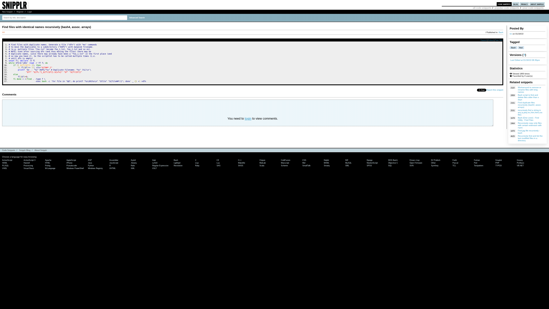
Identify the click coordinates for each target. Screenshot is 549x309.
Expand (484, 40)
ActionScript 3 (29, 160)
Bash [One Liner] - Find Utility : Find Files (528, 119)
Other (433, 163)
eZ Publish (435, 160)
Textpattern (478, 166)
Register (20, 12)
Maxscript (285, 163)
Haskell (27, 163)
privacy (524, 4)
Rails (133, 166)
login (248, 118)
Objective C (393, 163)
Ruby (197, 166)
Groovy (520, 160)
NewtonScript (372, 163)
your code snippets (533, 8)
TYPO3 (498, 166)
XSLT (154, 168)
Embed (491, 40)
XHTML (112, 168)
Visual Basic (29, 168)
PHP (497, 163)
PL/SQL (5, 166)
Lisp (197, 163)
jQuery (134, 163)
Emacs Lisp (414, 160)
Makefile (241, 163)
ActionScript (7, 160)
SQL (390, 166)
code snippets (504, 4)
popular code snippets (507, 8)
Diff (346, 160)
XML (133, 168)
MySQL (348, 163)
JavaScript (113, 163)
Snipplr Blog (24, 150)
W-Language (50, 168)
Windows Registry (95, 168)
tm (511, 34)
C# (218, 160)
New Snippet (7, 12)
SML (347, 166)
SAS (218, 166)
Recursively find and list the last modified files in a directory (530, 138)
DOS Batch (393, 160)
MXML (326, 163)
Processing (28, 166)
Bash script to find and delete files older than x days (528, 97)
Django (369, 160)
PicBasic (520, 163)
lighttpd (177, 163)
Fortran (477, 160)
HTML (47, 163)
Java (90, 163)
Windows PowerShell (75, 168)
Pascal (455, 163)
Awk (154, 160)
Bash (513, 47)
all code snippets (482, 8)
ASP (90, 160)
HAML (4, 163)
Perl (475, 163)
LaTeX (155, 163)
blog (515, 4)
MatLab (262, 163)
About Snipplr (40, 150)
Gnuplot (498, 160)
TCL (454, 166)
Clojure (262, 160)
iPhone (69, 163)
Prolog (47, 166)
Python (91, 166)
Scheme (284, 166)
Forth (454, 160)
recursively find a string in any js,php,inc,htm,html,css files (530, 112)
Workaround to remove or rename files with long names (529, 89)
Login (29, 12)
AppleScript (71, 160)
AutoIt (133, 160)
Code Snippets (8, 150)
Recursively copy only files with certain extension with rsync (530, 125)
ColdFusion (285, 160)
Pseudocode (71, 166)
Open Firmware (416, 163)
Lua (218, 163)
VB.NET (520, 166)
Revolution (178, 166)
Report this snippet (494, 90)
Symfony (434, 166)
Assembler (113, 160)
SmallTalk (306, 166)
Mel (303, 163)
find (521, 47)
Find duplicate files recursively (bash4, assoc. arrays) (529, 104)
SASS (240, 166)
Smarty (327, 166)
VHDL (4, 168)
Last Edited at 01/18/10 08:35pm (525, 60)
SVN (411, 166)
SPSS (369, 166)
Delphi (326, 160)
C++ (240, 160)
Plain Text (498, 40)
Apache (48, 160)
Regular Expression (160, 166)
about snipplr (537, 4)
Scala (261, 166)
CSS (304, 160)
